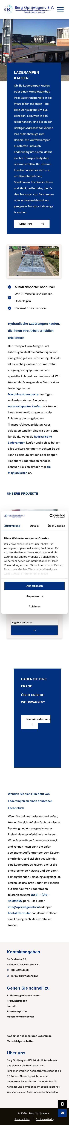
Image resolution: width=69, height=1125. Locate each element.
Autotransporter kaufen (24, 406)
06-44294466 (20, 970)
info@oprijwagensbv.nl (24, 907)
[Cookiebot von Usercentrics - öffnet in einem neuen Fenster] (49, 516)
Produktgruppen (17, 1000)
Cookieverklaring (45, 1119)
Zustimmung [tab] (12, 525)
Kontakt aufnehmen (38, 719)
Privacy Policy (22, 1119)
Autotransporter (17, 1011)
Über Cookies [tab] (56, 525)
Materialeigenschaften (20, 1041)
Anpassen (32, 596)
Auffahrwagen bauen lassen (23, 995)
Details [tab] (34, 525)
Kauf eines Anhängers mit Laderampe (29, 1035)
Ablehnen (35, 606)
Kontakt (11, 1006)
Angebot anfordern (22, 622)
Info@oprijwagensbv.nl (25, 975)
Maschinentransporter (24, 394)
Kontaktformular (19, 913)
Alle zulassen (34, 585)
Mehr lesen (26, 223)
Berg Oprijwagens (39, 1113)
